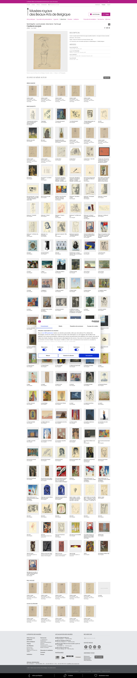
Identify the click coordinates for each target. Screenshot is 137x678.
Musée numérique (44, 647)
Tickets (107, 14)
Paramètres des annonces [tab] (76, 326)
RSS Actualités (87, 658)
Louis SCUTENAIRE (78, 51)
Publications (43, 641)
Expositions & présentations (44, 19)
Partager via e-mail (109, 28)
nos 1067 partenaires (47, 333)
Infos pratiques (31, 19)
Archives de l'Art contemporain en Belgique (46, 645)
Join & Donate (95, 14)
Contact (33, 4)
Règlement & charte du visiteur (32, 651)
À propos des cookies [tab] (92, 326)
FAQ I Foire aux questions (31, 638)
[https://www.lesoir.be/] (69, 656)
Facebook (86, 649)
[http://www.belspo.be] (57, 657)
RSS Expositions (87, 657)
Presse (38, 4)
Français (103, 4)
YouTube (90, 649)
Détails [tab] (60, 326)
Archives (42, 643)
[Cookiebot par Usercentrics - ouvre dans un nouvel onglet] (93, 321)
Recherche (101, 19)
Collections (63, 19)
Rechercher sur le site (49, 4)
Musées (70, 19)
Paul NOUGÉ (74, 59)
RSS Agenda (87, 656)
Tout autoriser (89, 355)
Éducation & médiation (90, 19)
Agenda (55, 19)
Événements (44, 4)
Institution (76, 19)
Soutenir (42, 652)
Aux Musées (30, 646)
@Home (107, 19)
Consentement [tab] (44, 326)
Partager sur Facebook (105, 28)
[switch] (60, 350)
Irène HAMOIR (81, 55)
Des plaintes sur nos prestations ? (72, 671)
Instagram (95, 649)
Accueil (28, 4)
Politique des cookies (106, 671)
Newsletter (99, 657)
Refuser (48, 355)
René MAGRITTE (76, 48)
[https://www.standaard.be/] (78, 657)
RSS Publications (88, 660)
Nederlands (97, 4)
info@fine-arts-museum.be (73, 663)
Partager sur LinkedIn (107, 28)
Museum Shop (30, 649)
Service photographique (45, 642)
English (108, 4)
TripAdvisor (99, 649)
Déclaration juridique (96, 671)
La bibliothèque (43, 639)
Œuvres (109, 24)
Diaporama (106, 77)
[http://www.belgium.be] (63, 657)
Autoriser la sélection (68, 355)
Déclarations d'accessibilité (85, 671)
